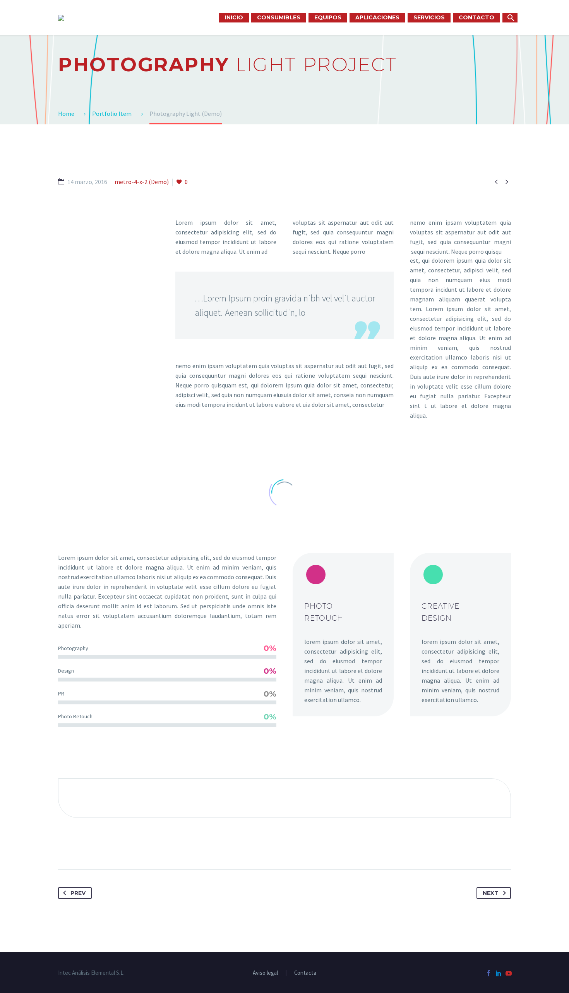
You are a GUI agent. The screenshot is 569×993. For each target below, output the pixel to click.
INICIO (234, 17)
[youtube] (509, 973)
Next (491, 893)
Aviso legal (265, 973)
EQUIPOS (327, 17)
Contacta (305, 973)
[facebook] (488, 973)
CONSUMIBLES (278, 17)
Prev (78, 893)
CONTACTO (476, 17)
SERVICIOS (429, 17)
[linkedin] (498, 973)
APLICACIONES (377, 17)
